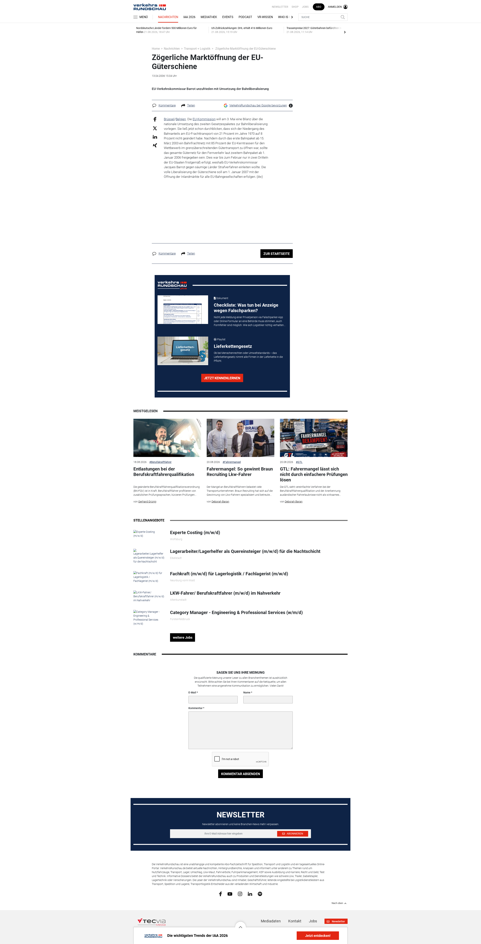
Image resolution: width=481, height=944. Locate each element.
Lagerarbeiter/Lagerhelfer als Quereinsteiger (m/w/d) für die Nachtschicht (245, 551)
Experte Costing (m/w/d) (195, 532)
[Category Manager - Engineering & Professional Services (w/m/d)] (148, 617)
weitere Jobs (182, 637)
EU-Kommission (204, 119)
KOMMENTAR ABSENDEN (240, 774)
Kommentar (195, 708)
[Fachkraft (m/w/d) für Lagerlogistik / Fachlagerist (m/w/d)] (148, 576)
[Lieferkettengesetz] (182, 351)
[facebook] (220, 893)
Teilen (191, 105)
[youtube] (230, 893)
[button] (240, 924)
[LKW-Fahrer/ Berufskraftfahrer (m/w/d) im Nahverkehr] (148, 596)
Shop (295, 6)
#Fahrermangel (232, 462)
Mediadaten (271, 921)
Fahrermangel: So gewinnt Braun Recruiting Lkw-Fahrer (240, 471)
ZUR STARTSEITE (276, 254)
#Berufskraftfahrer (160, 462)
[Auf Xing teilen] (155, 145)
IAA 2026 (189, 17)
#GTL (299, 462)
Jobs (305, 6)
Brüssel (169, 119)
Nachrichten (168, 17)
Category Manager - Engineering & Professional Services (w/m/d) (236, 612)
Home (156, 48)
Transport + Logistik (197, 48)
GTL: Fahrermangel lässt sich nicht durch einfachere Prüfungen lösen (314, 474)
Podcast (245, 17)
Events (227, 17)
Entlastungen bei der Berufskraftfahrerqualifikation (163, 471)
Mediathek (209, 17)
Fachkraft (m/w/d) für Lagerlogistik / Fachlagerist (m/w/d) (229, 573)
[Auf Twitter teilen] (155, 128)
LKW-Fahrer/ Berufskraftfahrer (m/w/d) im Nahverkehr (225, 593)
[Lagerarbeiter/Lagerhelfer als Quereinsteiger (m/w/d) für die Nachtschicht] (148, 555)
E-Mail (192, 692)
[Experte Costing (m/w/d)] (148, 533)
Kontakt (294, 921)
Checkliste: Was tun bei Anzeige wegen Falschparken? (246, 308)
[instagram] (240, 893)
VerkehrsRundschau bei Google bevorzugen (258, 105)
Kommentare (167, 105)
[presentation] (345, 32)
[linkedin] (250, 893)
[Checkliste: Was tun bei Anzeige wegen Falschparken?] (182, 309)
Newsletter (280, 6)
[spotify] (260, 893)
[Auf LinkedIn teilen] (155, 136)
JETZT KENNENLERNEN (222, 378)
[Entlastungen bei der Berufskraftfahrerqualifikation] (167, 438)
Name (246, 692)
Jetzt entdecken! (317, 936)
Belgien (181, 119)
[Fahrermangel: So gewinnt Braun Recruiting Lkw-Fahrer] (240, 438)
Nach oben (337, 903)
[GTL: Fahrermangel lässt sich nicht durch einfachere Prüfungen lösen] (314, 438)
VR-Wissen (265, 17)
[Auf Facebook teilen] (155, 119)
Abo (318, 6)
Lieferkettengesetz (233, 346)
